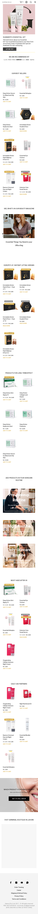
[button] (21, 2)
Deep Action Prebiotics (23, 425)
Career (19, 890)
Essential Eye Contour (24, 156)
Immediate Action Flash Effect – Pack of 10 (9, 319)
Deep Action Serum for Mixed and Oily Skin (9, 95)
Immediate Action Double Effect (25, 126)
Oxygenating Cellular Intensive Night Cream (8, 662)
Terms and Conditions (19, 899)
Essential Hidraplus (25, 93)
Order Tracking (19, 887)
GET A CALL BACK (19, 799)
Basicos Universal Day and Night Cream (8, 189)
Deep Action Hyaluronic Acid (7, 126)
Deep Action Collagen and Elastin (24, 395)
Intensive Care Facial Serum (24, 188)
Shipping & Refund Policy (19, 893)
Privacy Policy (19, 896)
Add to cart (7, 101)
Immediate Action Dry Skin (25, 286)
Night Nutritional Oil (25, 704)
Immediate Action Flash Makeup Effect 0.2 (8, 157)
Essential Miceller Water (25, 736)
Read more (23, 131)
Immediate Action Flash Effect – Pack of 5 (9, 287)
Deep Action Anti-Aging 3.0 (8, 394)
